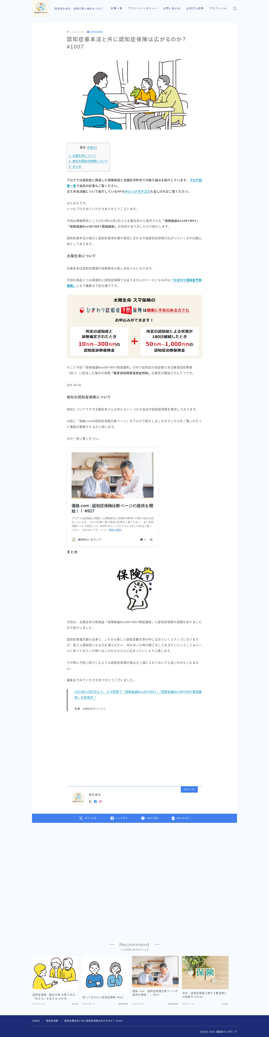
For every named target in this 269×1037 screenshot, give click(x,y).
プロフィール (218, 8)
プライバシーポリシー (143, 8)
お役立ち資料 (195, 8)
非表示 (92, 147)
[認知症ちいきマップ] (41, 8)
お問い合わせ (172, 8)
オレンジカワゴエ (137, 191)
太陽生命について (82, 155)
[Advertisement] (134, 747)
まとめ (75, 166)
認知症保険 (96, 32)
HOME (36, 1021)
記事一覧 (117, 8)
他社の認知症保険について (88, 161)
